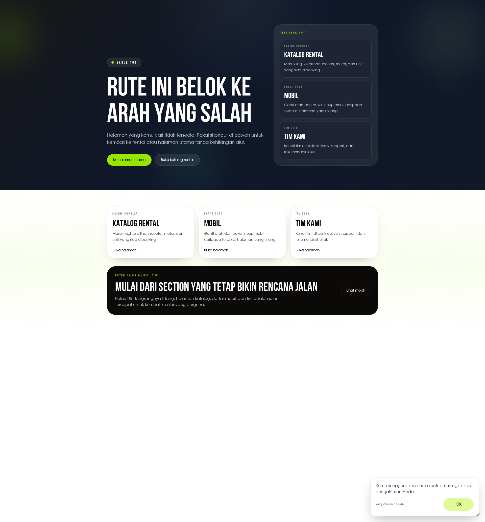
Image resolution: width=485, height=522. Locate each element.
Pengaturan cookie (390, 504)
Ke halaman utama (129, 160)
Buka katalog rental (177, 160)
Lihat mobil (355, 290)
